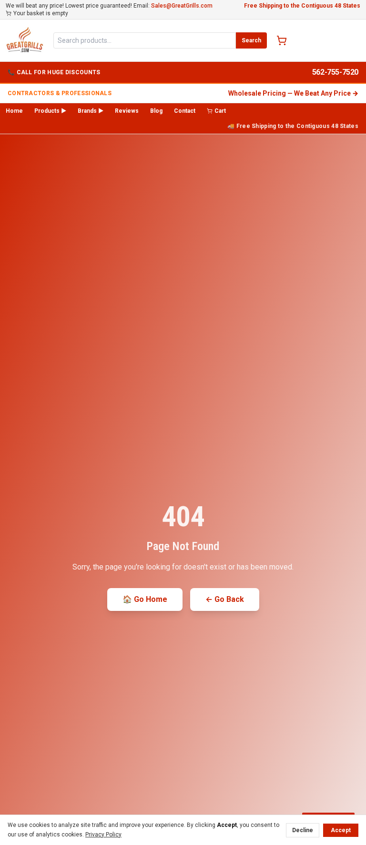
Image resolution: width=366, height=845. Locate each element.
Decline (302, 830)
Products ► (50, 111)
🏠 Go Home (144, 599)
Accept (341, 830)
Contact (184, 111)
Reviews (127, 111)
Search (251, 40)
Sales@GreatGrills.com (182, 5)
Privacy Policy (103, 834)
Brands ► (90, 111)
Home (14, 111)
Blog (156, 111)
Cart (220, 111)
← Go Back (224, 599)
